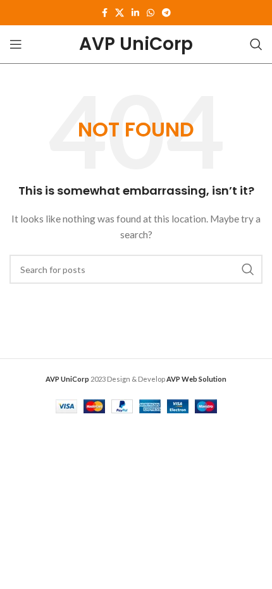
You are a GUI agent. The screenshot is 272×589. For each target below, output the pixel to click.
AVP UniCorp (136, 44)
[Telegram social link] (166, 12)
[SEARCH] (248, 269)
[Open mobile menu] (15, 44)
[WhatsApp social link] (150, 12)
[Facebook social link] (104, 12)
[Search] (256, 44)
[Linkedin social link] (135, 12)
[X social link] (119, 12)
